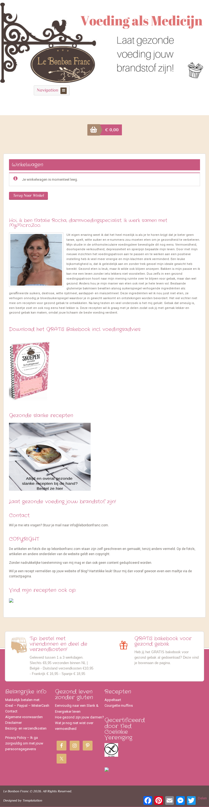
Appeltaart (112, 700)
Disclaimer (13, 723)
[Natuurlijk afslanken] (104, 80)
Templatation (32, 800)
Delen (202, 798)
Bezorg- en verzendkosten (26, 728)
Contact (11, 711)
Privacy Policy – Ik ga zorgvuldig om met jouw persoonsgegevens (24, 743)
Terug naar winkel (28, 195)
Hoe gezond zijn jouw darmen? (79, 717)
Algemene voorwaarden (24, 717)
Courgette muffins (118, 705)
